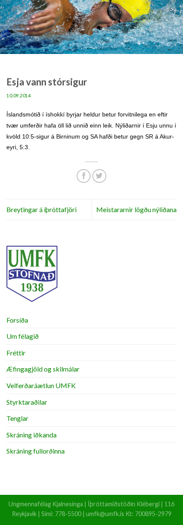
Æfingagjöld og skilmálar (43, 369)
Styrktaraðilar (26, 402)
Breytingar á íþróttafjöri (41, 209)
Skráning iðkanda (31, 435)
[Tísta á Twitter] (99, 176)
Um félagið (22, 336)
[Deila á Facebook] (84, 176)
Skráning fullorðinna (35, 451)
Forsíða (17, 320)
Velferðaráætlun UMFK (41, 385)
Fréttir (16, 353)
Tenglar (17, 418)
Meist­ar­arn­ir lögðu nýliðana (136, 209)
